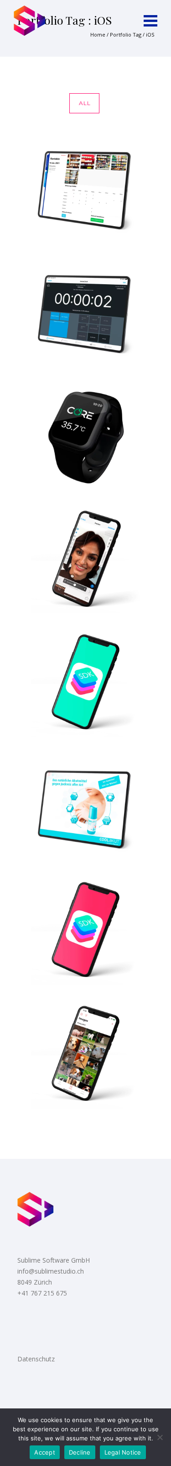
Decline (80, 1452)
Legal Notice (122, 1452)
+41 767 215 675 (42, 1293)
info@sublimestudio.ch (50, 1271)
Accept (44, 1452)
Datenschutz (36, 1358)
